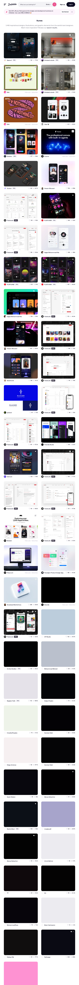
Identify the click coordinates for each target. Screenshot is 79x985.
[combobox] (31, 4)
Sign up (62, 4)
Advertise (35, 92)
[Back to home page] (12, 4)
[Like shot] (34, 55)
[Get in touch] (27, 55)
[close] (72, 11)
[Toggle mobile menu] (5, 4)
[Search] (54, 4)
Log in (71, 4)
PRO (14, 60)
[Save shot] (30, 55)
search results (52, 28)
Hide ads (27, 92)
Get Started (65, 12)
